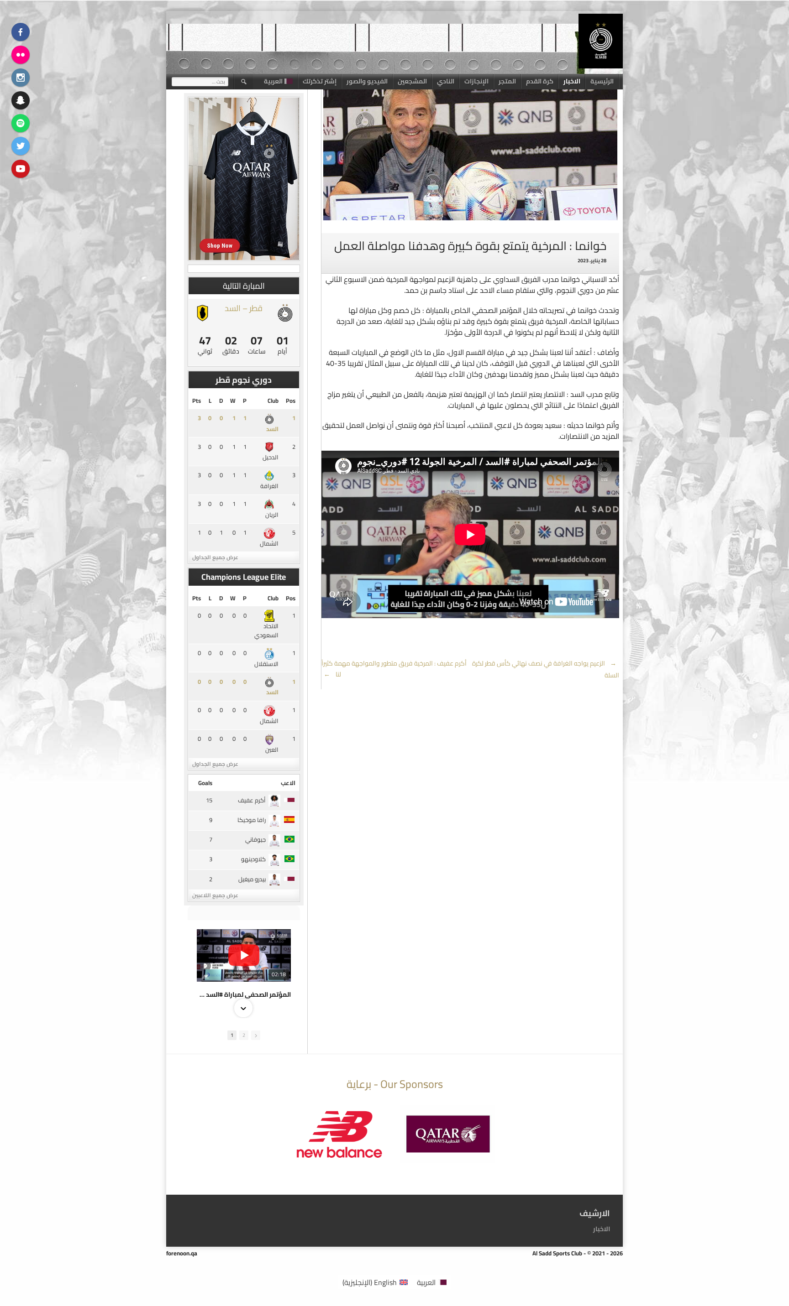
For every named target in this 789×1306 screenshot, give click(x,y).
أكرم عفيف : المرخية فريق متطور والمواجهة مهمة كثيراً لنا (394, 668)
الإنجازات (476, 81)
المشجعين (412, 81)
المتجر (507, 81)
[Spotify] (20, 123)
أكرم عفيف (252, 800)
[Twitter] (20, 146)
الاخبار (571, 81)
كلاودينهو (253, 858)
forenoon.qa (181, 1253)
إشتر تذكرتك (320, 81)
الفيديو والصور (367, 81)
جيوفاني (255, 839)
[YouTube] (20, 169)
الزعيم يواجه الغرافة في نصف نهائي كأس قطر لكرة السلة (545, 669)
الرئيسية (602, 81)
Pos (290, 400)
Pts (196, 400)
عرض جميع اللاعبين (215, 895)
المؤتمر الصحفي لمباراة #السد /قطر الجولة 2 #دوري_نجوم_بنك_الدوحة (244, 994)
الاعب (288, 782)
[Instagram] (20, 77)
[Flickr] (20, 55)
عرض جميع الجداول (215, 557)
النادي (445, 81)
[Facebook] (20, 32)
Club (273, 400)
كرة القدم (539, 81)
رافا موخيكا (251, 819)
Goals (205, 782)
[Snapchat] (20, 100)
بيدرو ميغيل (252, 879)
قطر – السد (244, 308)
